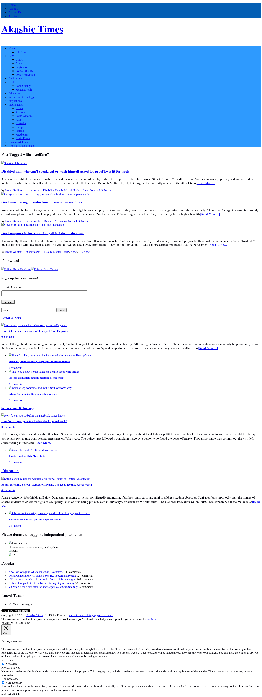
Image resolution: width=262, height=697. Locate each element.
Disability (48, 190)
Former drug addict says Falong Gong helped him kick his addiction (39, 361)
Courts (19, 59)
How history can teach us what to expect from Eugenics (34, 331)
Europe (20, 127)
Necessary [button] (7, 660)
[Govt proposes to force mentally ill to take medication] (32, 224)
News (12, 48)
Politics (94, 190)
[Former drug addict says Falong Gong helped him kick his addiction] (50, 355)
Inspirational (15, 101)
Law (11, 56)
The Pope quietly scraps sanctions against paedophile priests (36, 377)
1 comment (32, 190)
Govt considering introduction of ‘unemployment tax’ (42, 202)
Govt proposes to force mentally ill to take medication (42, 233)
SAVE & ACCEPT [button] (12, 694)
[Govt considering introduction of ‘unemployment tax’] (46, 194)
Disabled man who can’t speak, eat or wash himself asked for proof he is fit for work (65, 171)
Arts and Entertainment (22, 145)
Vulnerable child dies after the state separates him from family (43, 587)
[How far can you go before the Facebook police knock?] (33, 415)
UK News (21, 52)
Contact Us (15, 12)
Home (12, 5)
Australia (21, 123)
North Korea (23, 138)
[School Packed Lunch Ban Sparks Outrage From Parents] (49, 513)
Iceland (20, 130)
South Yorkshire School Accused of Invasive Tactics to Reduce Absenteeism (46, 484)
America (20, 112)
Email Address (11, 287)
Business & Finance (20, 142)
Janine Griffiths (13, 190)
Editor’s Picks (11, 317)
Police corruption (25, 74)
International (16, 104)
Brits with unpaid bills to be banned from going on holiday (41, 583)
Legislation (22, 67)
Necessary (11, 664)
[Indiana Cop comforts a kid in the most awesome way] (40, 388)
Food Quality (23, 86)
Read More (151, 619)
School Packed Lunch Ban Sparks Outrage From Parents (35, 519)
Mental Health (24, 89)
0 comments (33, 252)
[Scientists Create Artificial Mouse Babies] (33, 450)
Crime (19, 63)
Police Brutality (24, 71)
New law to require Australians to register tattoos (36, 572)
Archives (14, 16)
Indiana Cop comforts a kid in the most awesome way (33, 393)
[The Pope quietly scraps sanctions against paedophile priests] (44, 371)
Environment (16, 78)
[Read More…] (206, 183)
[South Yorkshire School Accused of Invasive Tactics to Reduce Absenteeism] (45, 479)
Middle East (22, 134)
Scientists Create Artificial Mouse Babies (27, 456)
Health (12, 82)
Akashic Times (32, 29)
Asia (18, 119)
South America (24, 116)
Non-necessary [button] (9, 679)
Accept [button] (140, 619)
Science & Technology (21, 97)
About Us (14, 8)
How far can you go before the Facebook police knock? (34, 421)
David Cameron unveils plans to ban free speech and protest (42, 575)
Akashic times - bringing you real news (91, 615)
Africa (19, 108)
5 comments (33, 221)
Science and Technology (17, 407)
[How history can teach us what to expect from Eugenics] (34, 325)
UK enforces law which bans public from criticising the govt (42, 579)
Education (14, 93)
